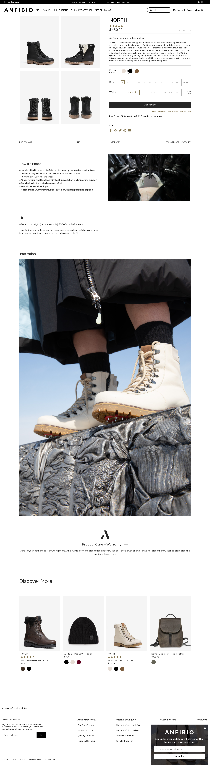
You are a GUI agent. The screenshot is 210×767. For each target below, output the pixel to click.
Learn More (110, 554)
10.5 (171, 82)
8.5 (150, 82)
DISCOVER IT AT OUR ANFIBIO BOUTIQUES (171, 111)
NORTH (111, 654)
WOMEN (47, 10)
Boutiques (15, 2)
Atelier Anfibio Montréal (128, 725)
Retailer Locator (124, 741)
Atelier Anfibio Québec (127, 730)
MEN (38, 10)
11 (177, 82)
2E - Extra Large (171, 92)
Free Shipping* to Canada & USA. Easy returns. (105, 1)
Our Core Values (86, 725)
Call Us (7, 2)
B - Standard (130, 92)
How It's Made (25, 142)
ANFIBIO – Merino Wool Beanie (79, 654)
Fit (78, 142)
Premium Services (125, 736)
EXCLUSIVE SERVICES (81, 10)
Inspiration (115, 142)
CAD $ (201, 2)
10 (166, 82)
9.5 (161, 82)
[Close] (205, 727)
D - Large (151, 92)
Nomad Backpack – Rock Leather (167, 654)
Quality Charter (86, 736)
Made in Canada (86, 741)
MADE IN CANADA (104, 10)
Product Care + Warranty (178, 142)
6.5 (128, 82)
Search (153, 10)
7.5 (139, 82)
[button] (116, 26)
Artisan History (85, 730)
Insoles (117, 118)
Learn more (123, 1)
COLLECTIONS (61, 10)
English (193, 2)
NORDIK (24, 654)
